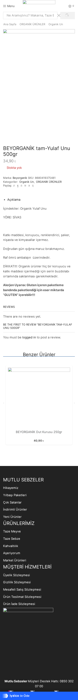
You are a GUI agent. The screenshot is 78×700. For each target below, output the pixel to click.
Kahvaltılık (10, 546)
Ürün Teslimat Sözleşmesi (22, 597)
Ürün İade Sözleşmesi (19, 604)
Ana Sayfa (9, 24)
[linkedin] (25, 185)
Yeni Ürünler (12, 517)
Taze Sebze (11, 539)
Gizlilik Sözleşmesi (17, 582)
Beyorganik (20, 177)
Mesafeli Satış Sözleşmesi (22, 589)
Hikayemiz (10, 488)
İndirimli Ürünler (15, 509)
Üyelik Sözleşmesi (16, 575)
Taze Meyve (12, 531)
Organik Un (55, 24)
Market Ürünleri (14, 560)
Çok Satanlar (12, 502)
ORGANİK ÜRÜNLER (32, 24)
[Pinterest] (21, 185)
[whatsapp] (29, 185)
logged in (29, 337)
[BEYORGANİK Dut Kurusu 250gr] (39, 399)
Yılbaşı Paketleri (15, 495)
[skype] (32, 185)
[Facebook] (18, 185)
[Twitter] (14, 185)
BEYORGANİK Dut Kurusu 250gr (39, 432)
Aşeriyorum (11, 553)
